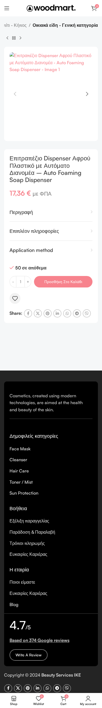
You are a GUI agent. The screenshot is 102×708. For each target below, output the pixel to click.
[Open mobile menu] (6, 8)
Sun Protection (24, 493)
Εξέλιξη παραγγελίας (29, 521)
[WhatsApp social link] (67, 313)
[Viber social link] (87, 313)
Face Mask (20, 448)
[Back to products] (14, 38)
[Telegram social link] (77, 313)
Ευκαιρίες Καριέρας (28, 554)
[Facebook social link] (28, 313)
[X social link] (38, 313)
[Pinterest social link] (48, 313)
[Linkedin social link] (57, 313)
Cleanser (18, 459)
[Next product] (20, 38)
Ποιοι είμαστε (22, 582)
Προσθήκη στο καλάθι (63, 281)
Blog (14, 604)
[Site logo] (51, 7)
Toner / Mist (21, 482)
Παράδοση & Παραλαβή (32, 532)
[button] (15, 94)
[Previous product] (7, 38)
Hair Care (19, 471)
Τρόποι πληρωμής (27, 543)
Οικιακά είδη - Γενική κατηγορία (65, 25)
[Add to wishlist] (15, 298)
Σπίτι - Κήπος (14, 25)
